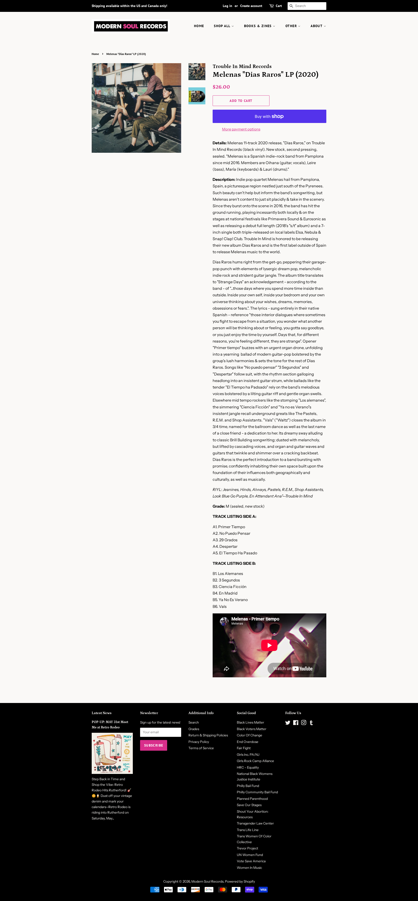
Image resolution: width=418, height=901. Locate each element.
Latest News (102, 713)
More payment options (241, 129)
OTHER (291, 26)
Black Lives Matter (250, 722)
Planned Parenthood (252, 799)
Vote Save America (251, 861)
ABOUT (317, 26)
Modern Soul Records (207, 881)
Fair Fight (244, 748)
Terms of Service (201, 748)
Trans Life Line (248, 830)
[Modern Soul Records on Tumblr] (311, 723)
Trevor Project (247, 848)
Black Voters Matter (251, 729)
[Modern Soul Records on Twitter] (288, 723)
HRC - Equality (248, 767)
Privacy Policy (198, 742)
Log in (227, 6)
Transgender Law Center (255, 823)
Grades (193, 729)
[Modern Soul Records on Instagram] (303, 723)
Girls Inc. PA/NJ (248, 754)
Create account (251, 6)
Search (193, 722)
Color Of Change (249, 735)
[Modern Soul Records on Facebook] (296, 723)
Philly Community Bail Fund (257, 792)
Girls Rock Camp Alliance (255, 761)
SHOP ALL (222, 26)
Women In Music (249, 868)
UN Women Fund (250, 855)
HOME (199, 26)
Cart (279, 6)
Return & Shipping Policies (208, 735)
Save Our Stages (249, 805)
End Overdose (247, 742)
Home (95, 54)
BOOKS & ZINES (258, 26)
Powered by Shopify (240, 881)
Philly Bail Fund (248, 786)
